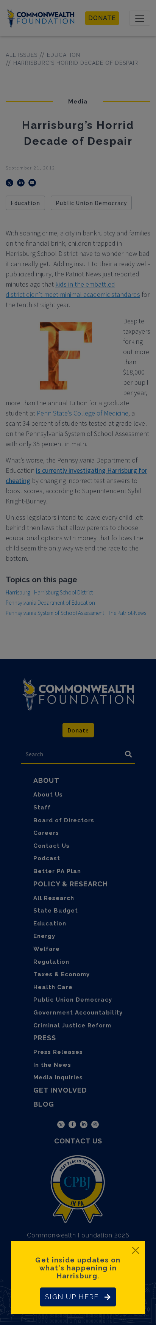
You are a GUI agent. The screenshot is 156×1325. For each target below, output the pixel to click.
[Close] (135, 1250)
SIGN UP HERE (71, 1297)
